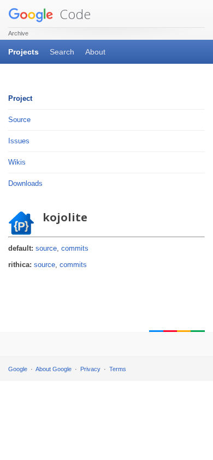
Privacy (90, 369)
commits (74, 248)
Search (62, 51)
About (95, 51)
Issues (18, 141)
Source (19, 120)
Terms (117, 369)
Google (17, 369)
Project (20, 98)
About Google (54, 369)
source (46, 248)
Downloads (25, 183)
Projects (23, 51)
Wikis (17, 162)
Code (73, 14)
